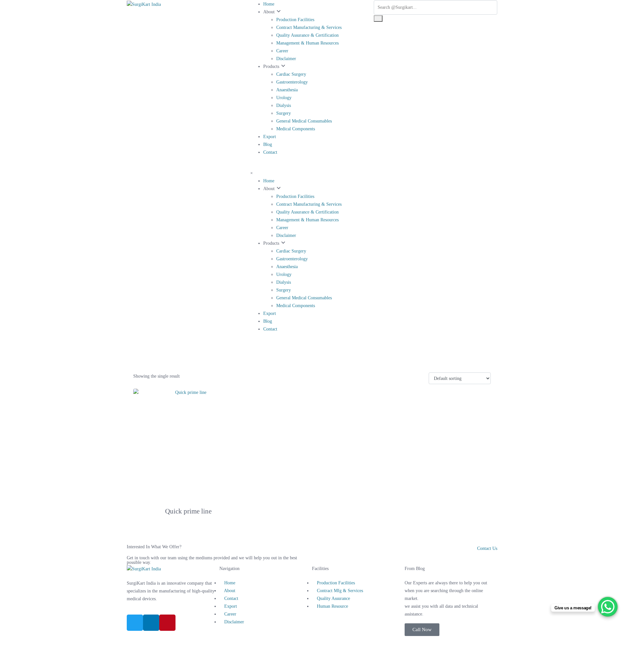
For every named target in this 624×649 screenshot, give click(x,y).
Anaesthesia (287, 89)
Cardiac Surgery (291, 74)
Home (268, 4)
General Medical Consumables (304, 121)
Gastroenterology (292, 82)
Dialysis (283, 105)
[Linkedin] (151, 623)
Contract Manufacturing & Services (309, 27)
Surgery (283, 113)
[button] (422, 629)
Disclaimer (286, 58)
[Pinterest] (167, 623)
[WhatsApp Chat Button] (608, 607)
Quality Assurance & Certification (307, 35)
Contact (270, 152)
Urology (284, 97)
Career (282, 50)
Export (269, 136)
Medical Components (295, 128)
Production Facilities (295, 19)
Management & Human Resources (307, 43)
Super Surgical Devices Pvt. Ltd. (299, 639)
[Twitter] (135, 623)
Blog (267, 144)
